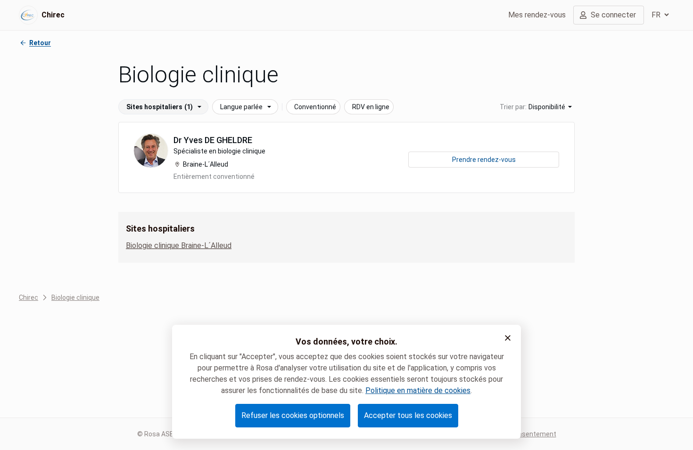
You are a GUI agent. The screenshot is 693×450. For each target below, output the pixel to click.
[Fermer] (507, 338)
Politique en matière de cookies (417, 390)
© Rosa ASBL (157, 434)
